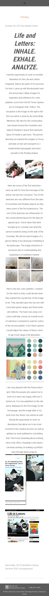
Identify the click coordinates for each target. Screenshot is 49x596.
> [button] (41, 479)
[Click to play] (24, 525)
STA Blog (24, 17)
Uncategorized (26, 568)
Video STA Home (34, 587)
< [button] (8, 479)
